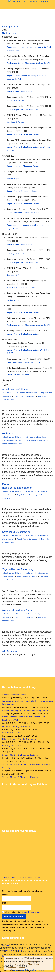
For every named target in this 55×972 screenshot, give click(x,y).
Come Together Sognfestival (24, 396)
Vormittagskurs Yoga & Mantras (20, 91)
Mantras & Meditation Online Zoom (21, 287)
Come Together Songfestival (16, 532)
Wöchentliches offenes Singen (17, 610)
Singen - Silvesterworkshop (18, 375)
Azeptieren (7, 966)
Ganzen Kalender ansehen (14, 694)
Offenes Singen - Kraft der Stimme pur (22, 109)
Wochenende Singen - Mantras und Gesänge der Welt (28, 63)
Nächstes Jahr (9, 33)
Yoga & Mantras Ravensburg (12, 440)
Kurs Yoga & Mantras (15, 100)
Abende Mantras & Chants (15, 389)
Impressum (38, 970)
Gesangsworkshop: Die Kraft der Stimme (23, 213)
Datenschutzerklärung (31, 912)
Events (5, 484)
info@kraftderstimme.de (30, 878)
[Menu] (4, 4)
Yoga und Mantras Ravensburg (17, 569)
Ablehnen (22, 966)
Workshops (7, 393)
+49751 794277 (10, 878)
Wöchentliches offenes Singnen (26, 393)
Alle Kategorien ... (11, 651)
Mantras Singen (13, 179)
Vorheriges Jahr (10, 26)
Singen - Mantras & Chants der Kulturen (23, 134)
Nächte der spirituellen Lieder (12, 444)
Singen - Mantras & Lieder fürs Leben (22, 191)
